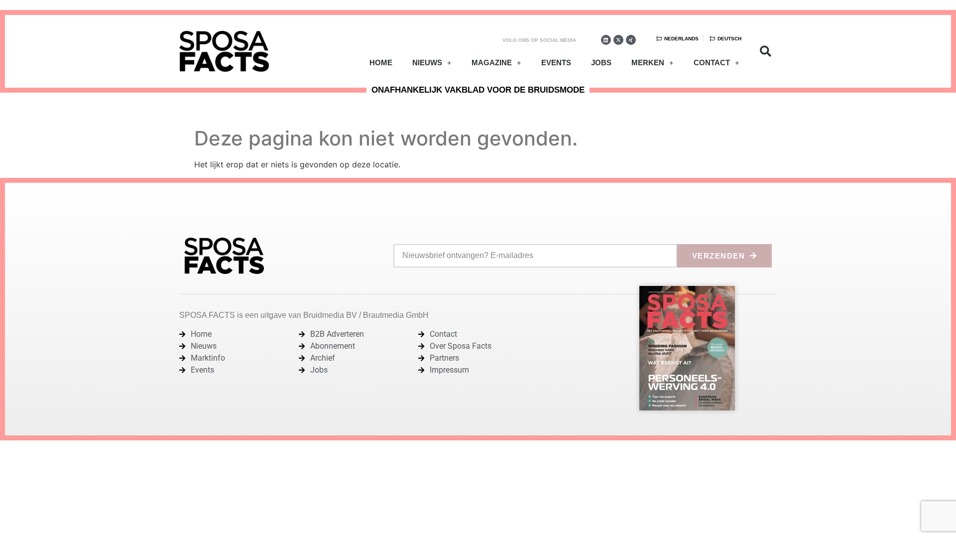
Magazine (492, 62)
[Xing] (631, 40)
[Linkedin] (606, 40)
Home (380, 62)
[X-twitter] (618, 40)
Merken (647, 62)
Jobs (601, 62)
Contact (712, 62)
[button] (765, 51)
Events (556, 62)
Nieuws (427, 62)
